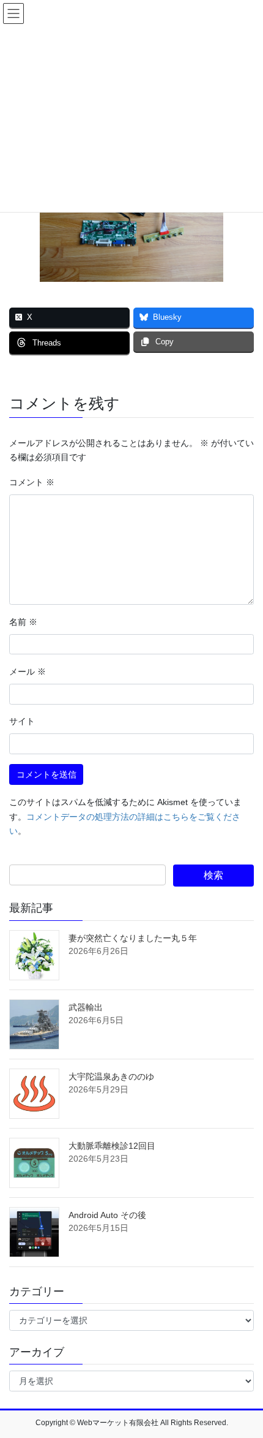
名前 (23, 622)
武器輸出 (86, 1007)
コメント (31, 482)
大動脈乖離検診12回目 (112, 1146)
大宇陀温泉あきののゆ (111, 1076)
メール (27, 671)
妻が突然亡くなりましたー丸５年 (133, 938)
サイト (22, 721)
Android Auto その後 (107, 1215)
